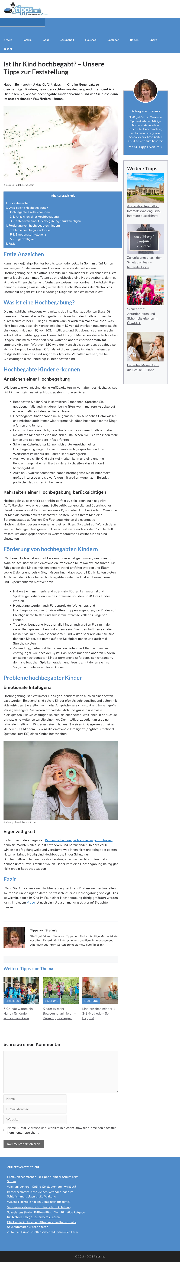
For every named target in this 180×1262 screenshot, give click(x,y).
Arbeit (8, 39)
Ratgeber (113, 39)
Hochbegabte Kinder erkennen (27, 212)
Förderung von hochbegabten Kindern (32, 226)
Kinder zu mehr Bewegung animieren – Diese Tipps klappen (59, 1013)
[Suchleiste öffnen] (90, 31)
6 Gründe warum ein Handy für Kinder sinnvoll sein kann (18, 1013)
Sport (153, 39)
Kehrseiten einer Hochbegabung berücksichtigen (45, 221)
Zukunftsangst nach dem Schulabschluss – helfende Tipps (144, 262)
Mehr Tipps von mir (145, 147)
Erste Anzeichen (17, 203)
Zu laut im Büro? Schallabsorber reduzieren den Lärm (42, 1232)
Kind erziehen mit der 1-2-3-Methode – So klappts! (99, 1013)
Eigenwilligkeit (23, 239)
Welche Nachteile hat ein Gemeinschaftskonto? (38, 1202)
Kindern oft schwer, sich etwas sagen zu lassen (78, 840)
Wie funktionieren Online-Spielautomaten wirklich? (41, 1187)
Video (31, 902)
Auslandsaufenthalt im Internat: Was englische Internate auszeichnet (144, 211)
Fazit (10, 244)
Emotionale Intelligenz (28, 235)
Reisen (134, 39)
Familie (27, 39)
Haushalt (90, 39)
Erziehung (12, 1001)
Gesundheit (67, 39)
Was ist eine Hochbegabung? (26, 208)
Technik (8, 48)
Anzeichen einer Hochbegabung (34, 217)
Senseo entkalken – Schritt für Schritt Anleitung (39, 1207)
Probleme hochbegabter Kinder (28, 230)
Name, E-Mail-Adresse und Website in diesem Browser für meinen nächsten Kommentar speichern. (62, 1130)
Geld (46, 39)
